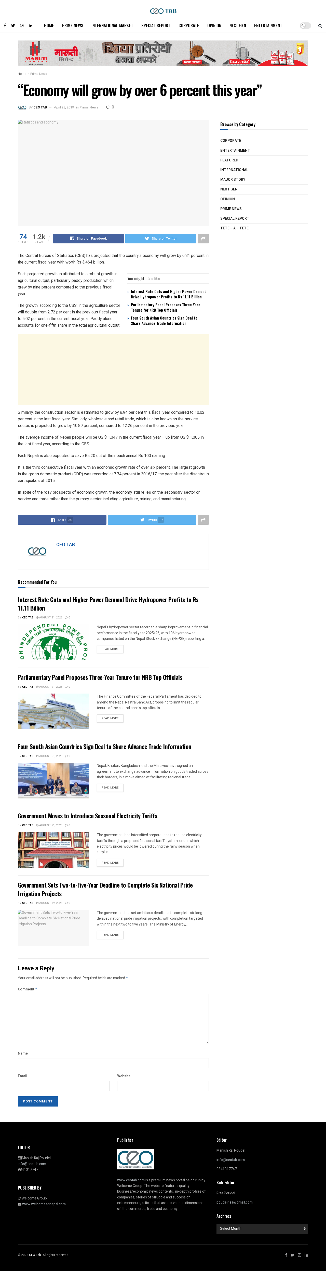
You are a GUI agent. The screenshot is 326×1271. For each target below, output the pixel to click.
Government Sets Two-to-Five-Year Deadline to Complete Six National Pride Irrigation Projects (105, 889)
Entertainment (268, 25)
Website (123, 1076)
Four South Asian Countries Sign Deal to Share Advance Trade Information (164, 320)
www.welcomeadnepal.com (44, 1204)
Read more (110, 649)
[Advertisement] (113, 369)
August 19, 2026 (50, 903)
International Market (112, 25)
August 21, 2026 (50, 617)
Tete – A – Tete (234, 228)
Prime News (72, 25)
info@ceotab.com (32, 1164)
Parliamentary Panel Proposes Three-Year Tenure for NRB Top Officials (165, 307)
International (234, 170)
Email (22, 1076)
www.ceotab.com (131, 1180)
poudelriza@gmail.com (234, 1202)
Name (23, 1053)
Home (49, 25)
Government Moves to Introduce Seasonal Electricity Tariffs (87, 815)
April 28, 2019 (64, 107)
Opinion (214, 25)
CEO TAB (40, 107)
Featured (229, 160)
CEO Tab (27, 617)
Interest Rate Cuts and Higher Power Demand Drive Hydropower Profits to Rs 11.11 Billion (169, 293)
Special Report (155, 25)
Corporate (189, 25)
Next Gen (237, 25)
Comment (27, 989)
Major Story (232, 179)
